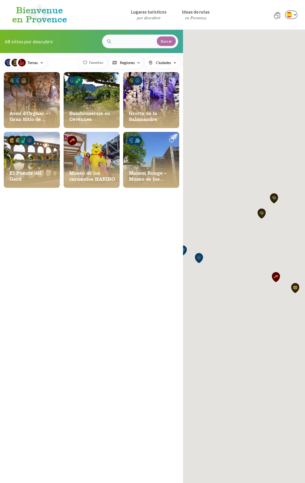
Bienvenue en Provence (39, 15)
